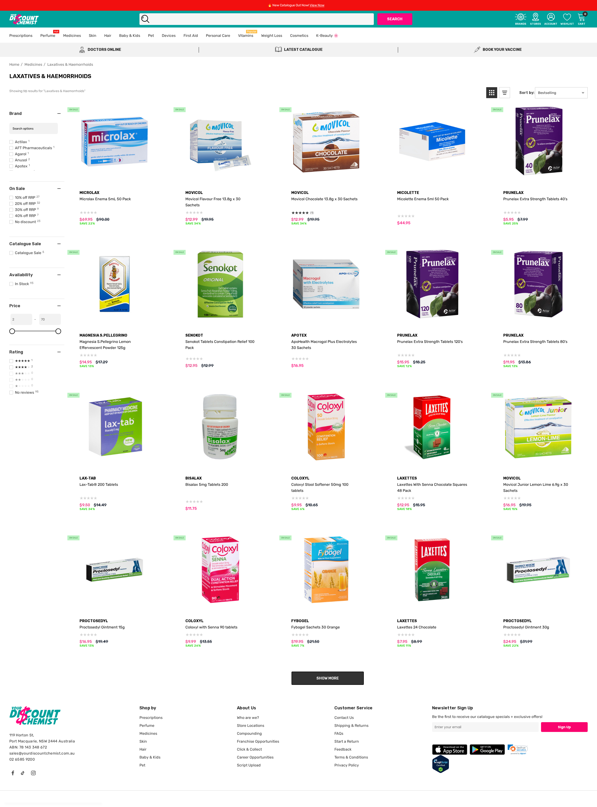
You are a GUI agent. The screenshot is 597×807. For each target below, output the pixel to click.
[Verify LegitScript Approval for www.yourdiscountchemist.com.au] (440, 764)
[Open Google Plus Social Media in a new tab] (22, 772)
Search (395, 19)
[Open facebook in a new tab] (12, 772)
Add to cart (114, 173)
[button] (491, 92)
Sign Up (564, 727)
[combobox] (256, 19)
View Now (317, 5)
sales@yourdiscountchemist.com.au (42, 753)
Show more (327, 678)
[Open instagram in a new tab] (33, 772)
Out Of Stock (220, 173)
